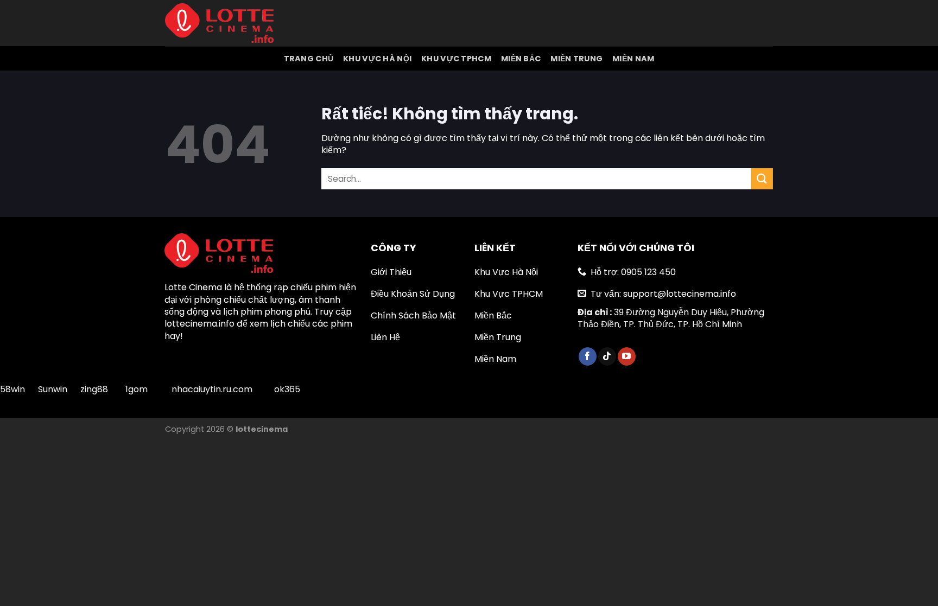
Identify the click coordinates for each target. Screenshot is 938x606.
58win (13, 389)
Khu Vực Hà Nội (377, 58)
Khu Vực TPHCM (456, 58)
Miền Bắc (521, 58)
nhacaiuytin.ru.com (212, 389)
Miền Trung (576, 58)
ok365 (287, 389)
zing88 (94, 389)
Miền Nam (633, 58)
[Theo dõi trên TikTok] (607, 356)
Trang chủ (309, 58)
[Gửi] (762, 178)
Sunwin (52, 389)
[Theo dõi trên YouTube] (627, 356)
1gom (136, 389)
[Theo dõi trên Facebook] (588, 356)
